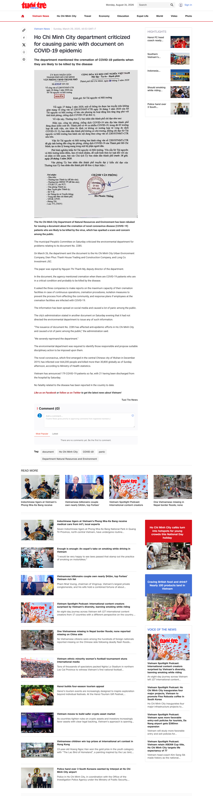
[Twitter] (24, 45)
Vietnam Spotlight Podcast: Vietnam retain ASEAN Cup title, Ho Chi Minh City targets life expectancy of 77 (166, 746)
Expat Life (142, 16)
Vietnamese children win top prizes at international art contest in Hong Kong (95, 743)
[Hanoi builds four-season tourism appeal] (37, 695)
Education (123, 16)
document (48, 451)
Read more (29, 471)
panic (102, 451)
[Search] (172, 5)
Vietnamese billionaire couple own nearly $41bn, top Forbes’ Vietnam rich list (82, 504)
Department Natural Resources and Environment (69, 459)
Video (174, 16)
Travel (87, 16)
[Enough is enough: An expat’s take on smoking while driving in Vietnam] (37, 557)
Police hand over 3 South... (157, 106)
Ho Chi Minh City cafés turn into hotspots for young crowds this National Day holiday (167, 533)
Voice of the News (162, 630)
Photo (188, 16)
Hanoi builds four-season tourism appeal (80, 686)
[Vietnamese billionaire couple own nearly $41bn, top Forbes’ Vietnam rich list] (84, 487)
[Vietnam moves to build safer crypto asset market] (37, 723)
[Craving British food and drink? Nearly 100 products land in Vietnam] (168, 607)
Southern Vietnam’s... (154, 56)
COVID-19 (88, 451)
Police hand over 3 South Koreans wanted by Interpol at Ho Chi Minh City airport (93, 771)
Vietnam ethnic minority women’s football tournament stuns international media (92, 660)
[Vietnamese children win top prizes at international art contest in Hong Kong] (37, 750)
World (159, 16)
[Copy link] (24, 30)
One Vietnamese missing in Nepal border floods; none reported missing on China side (171, 504)
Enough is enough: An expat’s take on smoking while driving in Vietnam (93, 550)
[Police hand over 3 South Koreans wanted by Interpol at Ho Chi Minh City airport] (180, 109)
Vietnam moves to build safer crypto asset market (86, 714)
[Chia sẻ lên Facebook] (24, 37)
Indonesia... (154, 70)
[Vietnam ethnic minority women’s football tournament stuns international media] (37, 667)
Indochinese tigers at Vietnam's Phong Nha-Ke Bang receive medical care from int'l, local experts (39, 504)
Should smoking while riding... (156, 89)
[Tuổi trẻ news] (34, 5)
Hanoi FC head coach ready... (156, 39)
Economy (104, 16)
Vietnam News (40, 16)
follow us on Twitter (70, 392)
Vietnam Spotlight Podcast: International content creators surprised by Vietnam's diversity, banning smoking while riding (126, 504)
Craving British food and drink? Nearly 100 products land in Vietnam (167, 585)
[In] (24, 59)
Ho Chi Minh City (66, 16)
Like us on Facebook (45, 392)
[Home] (22, 16)
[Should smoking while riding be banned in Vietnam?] (180, 92)
